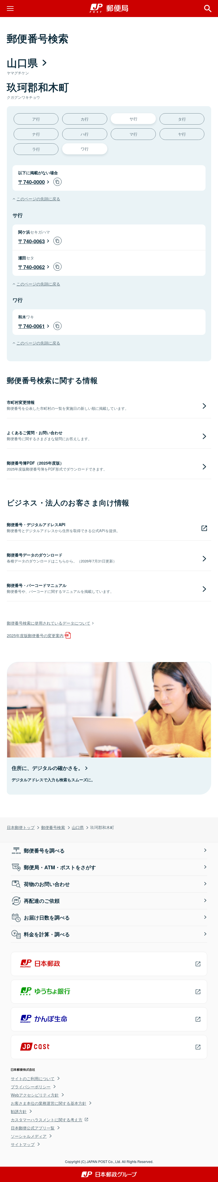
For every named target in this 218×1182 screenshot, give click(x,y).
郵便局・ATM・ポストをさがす (60, 867)
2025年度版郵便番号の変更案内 (35, 635)
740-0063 (34, 241)
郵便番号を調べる (44, 850)
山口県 (78, 827)
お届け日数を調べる (47, 917)
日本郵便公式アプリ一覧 (32, 1128)
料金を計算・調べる (47, 934)
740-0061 (34, 326)
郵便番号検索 (53, 827)
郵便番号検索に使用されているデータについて (48, 623)
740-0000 (34, 182)
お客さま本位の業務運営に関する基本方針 (48, 1103)
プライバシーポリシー (31, 1086)
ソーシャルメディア (29, 1136)
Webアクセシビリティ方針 (35, 1095)
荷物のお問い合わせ (47, 884)
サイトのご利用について (32, 1078)
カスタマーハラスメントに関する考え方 (46, 1119)
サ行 (133, 118)
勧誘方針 (19, 1111)
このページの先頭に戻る (38, 198)
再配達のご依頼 (42, 900)
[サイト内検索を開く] (207, 8)
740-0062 (34, 267)
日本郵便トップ (21, 827)
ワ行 (85, 149)
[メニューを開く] (10, 8)
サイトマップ (23, 1144)
